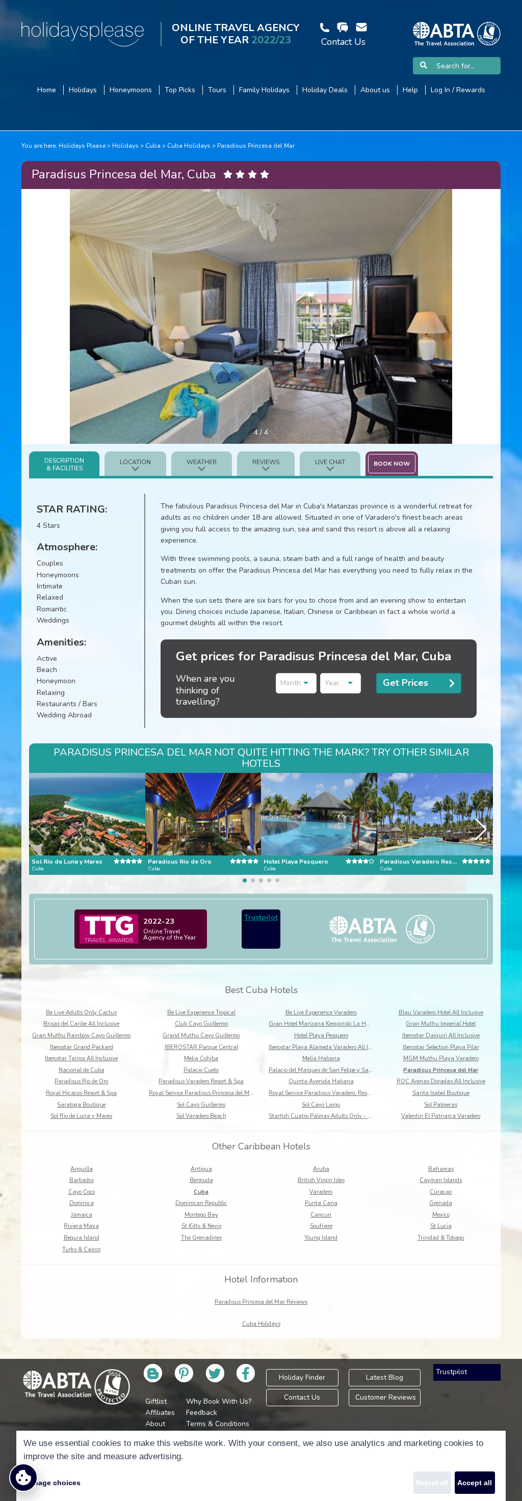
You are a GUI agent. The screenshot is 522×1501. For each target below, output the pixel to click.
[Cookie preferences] (23, 1477)
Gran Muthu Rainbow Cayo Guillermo (81, 1035)
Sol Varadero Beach (201, 1116)
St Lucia (441, 1226)
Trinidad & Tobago (440, 1238)
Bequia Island (81, 1238)
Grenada (440, 1203)
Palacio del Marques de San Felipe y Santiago (327, 1070)
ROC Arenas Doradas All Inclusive (441, 1081)
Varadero (320, 1192)
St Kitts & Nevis (201, 1226)
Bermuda (201, 1180)
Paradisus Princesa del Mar (256, 146)
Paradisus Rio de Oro (81, 1081)
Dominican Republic (201, 1203)
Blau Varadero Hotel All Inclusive (441, 1012)
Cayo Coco (81, 1192)
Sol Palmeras (440, 1105)
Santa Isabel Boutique (440, 1093)
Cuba (153, 146)
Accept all (474, 1483)
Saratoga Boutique (81, 1105)
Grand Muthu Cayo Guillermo (201, 1035)
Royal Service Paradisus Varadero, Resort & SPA (330, 1093)
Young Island (320, 1238)
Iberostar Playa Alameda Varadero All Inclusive (329, 1047)
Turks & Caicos (81, 1249)
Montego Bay (201, 1215)
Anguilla (81, 1169)
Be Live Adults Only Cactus (81, 1012)
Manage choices (52, 1483)
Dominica (81, 1203)
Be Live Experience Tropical (201, 1012)
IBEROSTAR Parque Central (201, 1047)
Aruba (321, 1169)
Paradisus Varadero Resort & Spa (201, 1081)
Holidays (125, 146)
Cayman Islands (441, 1180)
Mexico (441, 1215)
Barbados (81, 1180)
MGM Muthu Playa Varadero (441, 1058)
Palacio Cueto (201, 1070)
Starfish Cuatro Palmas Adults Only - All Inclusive (334, 1116)
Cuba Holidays (189, 146)
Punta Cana (321, 1203)
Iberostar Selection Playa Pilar (441, 1047)
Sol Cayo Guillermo (201, 1105)
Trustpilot (261, 917)
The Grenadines (201, 1238)
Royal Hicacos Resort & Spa (81, 1093)
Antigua (201, 1169)
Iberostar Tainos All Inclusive (81, 1058)
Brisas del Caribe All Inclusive (81, 1024)
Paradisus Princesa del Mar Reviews (261, 1302)
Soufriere (321, 1226)
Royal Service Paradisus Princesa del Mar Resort (210, 1093)
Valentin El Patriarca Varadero (440, 1116)
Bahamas (441, 1169)
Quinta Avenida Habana (321, 1081)
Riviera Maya (81, 1226)
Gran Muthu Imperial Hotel (441, 1024)
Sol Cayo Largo (321, 1105)
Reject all (432, 1483)
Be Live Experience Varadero (321, 1012)
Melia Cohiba (201, 1058)
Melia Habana (321, 1058)
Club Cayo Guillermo (201, 1024)
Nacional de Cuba (82, 1070)
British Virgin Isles (321, 1180)
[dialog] (261, 1466)
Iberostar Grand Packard (81, 1047)
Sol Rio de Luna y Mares (81, 1116)
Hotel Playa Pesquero (321, 1035)
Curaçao (441, 1192)
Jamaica (81, 1215)
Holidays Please (82, 146)
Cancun (320, 1215)
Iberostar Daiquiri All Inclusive (441, 1035)
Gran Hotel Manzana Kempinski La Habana (326, 1024)
